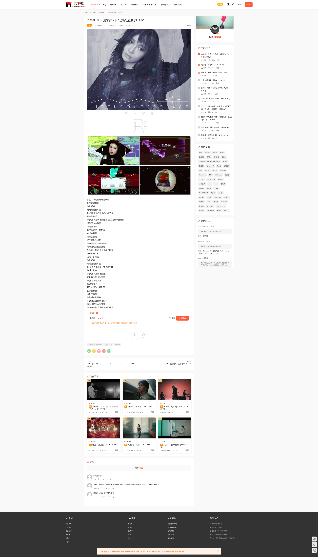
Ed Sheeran (218, 175)
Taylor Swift (210, 166)
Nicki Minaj (217, 197)
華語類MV (112, 25)
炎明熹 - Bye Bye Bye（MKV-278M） (174, 407)
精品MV (124, 4)
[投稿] (227, 4)
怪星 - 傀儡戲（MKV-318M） (103, 445)
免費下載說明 (172, 524)
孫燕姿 (201, 188)
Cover (130, 538)
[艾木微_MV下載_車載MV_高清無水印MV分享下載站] (75, 4)
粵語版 (219, 211)
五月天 (225, 161)
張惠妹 (209, 157)
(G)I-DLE (223, 170)
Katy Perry (224, 202)
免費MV (134, 4)
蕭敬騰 (223, 184)
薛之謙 (219, 166)
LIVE (129, 542)
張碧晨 (201, 197)
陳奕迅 (201, 206)
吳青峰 (213, 193)
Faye (106, 345)
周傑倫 (207, 153)
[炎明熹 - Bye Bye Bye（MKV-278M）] (174, 389)
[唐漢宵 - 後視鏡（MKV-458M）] (139, 389)
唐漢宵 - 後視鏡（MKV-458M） (138, 407)
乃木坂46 (202, 184)
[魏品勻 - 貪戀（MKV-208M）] (139, 428)
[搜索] (233, 4)
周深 (200, 153)
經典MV (113, 4)
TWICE (201, 157)
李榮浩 (226, 197)
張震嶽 (201, 211)
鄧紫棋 (215, 153)
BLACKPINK (221, 206)
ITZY (210, 175)
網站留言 (178, 4)
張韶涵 (227, 175)
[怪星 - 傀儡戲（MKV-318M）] (103, 428)
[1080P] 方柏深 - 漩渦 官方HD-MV (178, 364)
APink (208, 202)
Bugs (105, 4)
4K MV (93, 403)
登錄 (141, 468)
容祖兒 (215, 202)
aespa (209, 184)
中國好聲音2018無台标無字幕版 (209, 161)
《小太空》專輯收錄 (95, 345)
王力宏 (207, 170)
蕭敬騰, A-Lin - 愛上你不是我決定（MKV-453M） (103, 407)
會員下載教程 (172, 527)
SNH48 (216, 157)
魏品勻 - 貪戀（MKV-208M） (139, 445)
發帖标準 (171, 534)
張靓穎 (201, 166)
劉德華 (209, 197)
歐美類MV (69, 531)
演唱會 (68, 534)
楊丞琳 (209, 188)
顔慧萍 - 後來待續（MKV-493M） (174, 446)
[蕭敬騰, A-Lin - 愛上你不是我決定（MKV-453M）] (103, 389)
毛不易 (220, 193)
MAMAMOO (203, 193)
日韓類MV (69, 527)
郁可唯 (220, 179)
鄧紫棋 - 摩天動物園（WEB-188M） (215, 135)
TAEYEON (210, 206)
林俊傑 (222, 153)
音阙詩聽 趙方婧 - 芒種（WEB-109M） (216, 99)
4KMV (130, 534)
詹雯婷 (117, 345)
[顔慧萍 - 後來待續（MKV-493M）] (174, 428)
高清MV (94, 4)
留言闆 (205, 236)
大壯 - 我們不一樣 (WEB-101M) (213, 80)
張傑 (200, 170)
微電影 (68, 538)
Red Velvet (202, 175)
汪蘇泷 (226, 166)
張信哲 (215, 170)
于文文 (226, 211)
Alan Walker (210, 211)
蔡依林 (224, 157)
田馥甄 (216, 188)
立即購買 (182, 318)
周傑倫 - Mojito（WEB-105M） (213, 65)
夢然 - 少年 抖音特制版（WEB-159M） (216, 127)
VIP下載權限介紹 (149, 4)
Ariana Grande (211, 179)
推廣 (189, 25)
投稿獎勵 (165, 4)
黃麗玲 (201, 202)
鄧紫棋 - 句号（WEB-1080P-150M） (215, 73)
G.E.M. (201, 179)
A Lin (216, 184)
